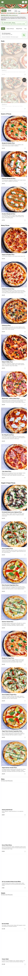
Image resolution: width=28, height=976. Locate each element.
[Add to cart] (25, 74)
